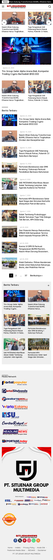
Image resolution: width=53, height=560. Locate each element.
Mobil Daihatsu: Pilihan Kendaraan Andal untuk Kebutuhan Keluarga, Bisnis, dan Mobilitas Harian (35, 265)
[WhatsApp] (34, 541)
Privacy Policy (29, 548)
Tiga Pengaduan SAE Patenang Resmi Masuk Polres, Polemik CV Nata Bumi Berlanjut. (38, 29)
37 (26, 275)
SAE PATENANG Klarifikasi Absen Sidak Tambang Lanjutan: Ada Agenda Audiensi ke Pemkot (34, 185)
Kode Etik (41, 548)
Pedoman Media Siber (16, 550)
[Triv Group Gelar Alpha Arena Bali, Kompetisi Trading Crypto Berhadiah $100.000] (26, 51)
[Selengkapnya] (48, 285)
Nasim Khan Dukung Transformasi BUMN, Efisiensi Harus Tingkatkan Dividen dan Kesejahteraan (13, 29)
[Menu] (3, 6)
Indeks (18, 548)
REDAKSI (31, 550)
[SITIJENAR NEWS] (16, 6)
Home (10, 548)
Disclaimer (42, 550)
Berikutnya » (36, 275)
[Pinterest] (24, 541)
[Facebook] (15, 541)
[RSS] (38, 541)
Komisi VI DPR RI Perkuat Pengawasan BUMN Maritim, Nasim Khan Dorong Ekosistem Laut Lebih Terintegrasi (33, 250)
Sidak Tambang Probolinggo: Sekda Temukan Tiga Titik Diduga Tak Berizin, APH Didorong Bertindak (35, 218)
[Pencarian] (49, 7)
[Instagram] (29, 541)
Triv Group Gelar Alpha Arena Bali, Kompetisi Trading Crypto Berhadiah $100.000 (25, 72)
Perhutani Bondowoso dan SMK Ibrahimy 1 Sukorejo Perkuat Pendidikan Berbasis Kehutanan (34, 169)
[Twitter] (20, 541)
